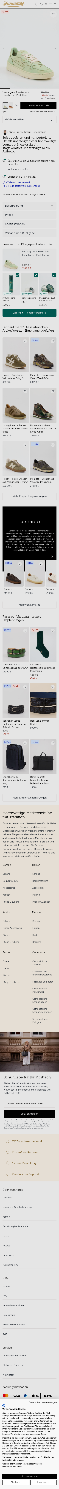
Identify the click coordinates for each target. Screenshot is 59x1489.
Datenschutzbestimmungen (43, 1402)
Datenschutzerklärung (12, 1466)
